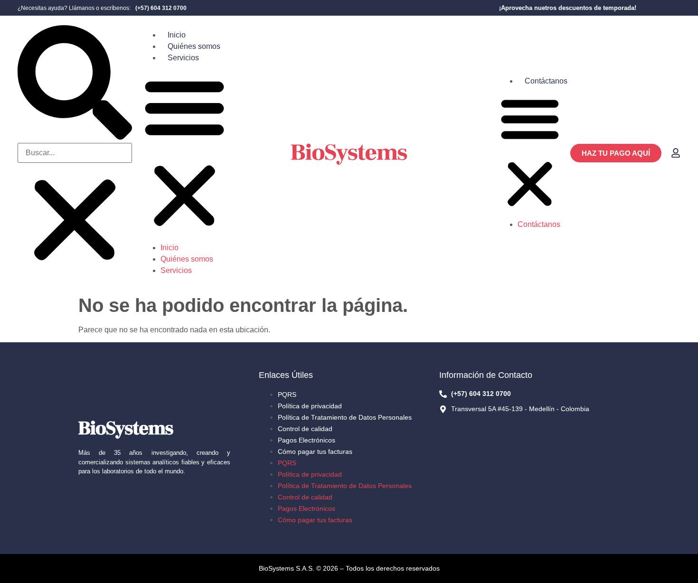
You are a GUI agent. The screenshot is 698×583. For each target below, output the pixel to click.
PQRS (287, 394)
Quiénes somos (194, 46)
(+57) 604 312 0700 (161, 8)
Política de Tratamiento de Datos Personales (345, 417)
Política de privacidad (310, 406)
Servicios (183, 58)
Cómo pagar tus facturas (315, 451)
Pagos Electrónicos (306, 440)
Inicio (177, 35)
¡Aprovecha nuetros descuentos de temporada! (567, 7)
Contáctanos (546, 81)
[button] (75, 84)
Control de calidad (305, 429)
